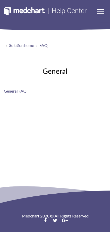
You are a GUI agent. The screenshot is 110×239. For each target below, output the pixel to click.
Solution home (21, 45)
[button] (100, 10)
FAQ (43, 45)
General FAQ (15, 90)
